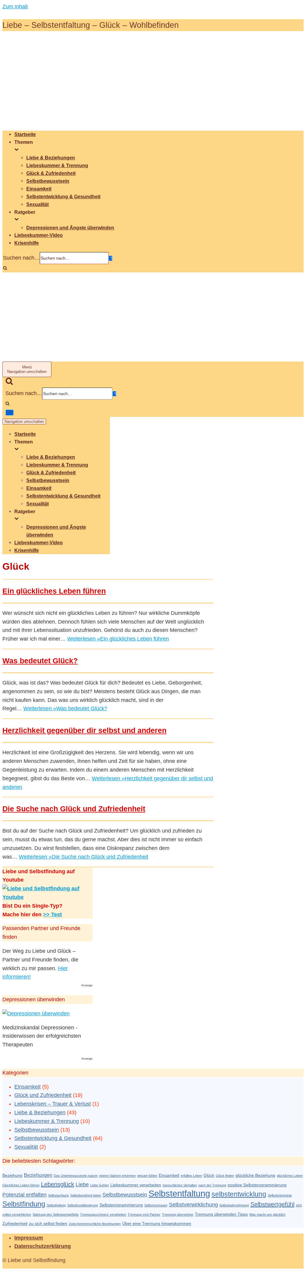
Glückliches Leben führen (20, 1185)
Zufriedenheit (14, 1223)
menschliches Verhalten (180, 1185)
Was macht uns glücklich (267, 1214)
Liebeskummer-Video (38, 235)
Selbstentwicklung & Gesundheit (63, 196)
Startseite (25, 134)
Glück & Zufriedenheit (51, 173)
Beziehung (12, 1175)
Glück (209, 1175)
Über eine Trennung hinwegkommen (156, 1223)
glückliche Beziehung (255, 1175)
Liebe (82, 1184)
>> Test (52, 915)
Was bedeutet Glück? (40, 660)
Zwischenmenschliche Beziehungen (95, 1224)
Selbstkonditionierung (82, 1205)
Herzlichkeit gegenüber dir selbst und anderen (84, 730)
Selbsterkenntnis (280, 1195)
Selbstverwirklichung (193, 1204)
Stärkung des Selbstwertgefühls (56, 1214)
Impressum (28, 1238)
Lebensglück (57, 1184)
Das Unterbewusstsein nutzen (76, 1175)
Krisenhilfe (26, 243)
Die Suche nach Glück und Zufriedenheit (73, 808)
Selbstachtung (58, 1195)
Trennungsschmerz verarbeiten (103, 1214)
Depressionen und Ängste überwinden (70, 227)
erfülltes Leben (191, 1175)
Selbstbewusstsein (47, 181)
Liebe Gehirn (99, 1185)
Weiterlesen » (118, 639)
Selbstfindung (23, 1204)
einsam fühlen (147, 1175)
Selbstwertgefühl (272, 1204)
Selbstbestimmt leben (85, 1195)
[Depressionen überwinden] (36, 1014)
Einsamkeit (38, 188)
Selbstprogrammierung (121, 1205)
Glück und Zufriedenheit (42, 1095)
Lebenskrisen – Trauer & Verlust (52, 1104)
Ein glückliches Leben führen (54, 591)
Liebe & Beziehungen (50, 157)
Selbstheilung (56, 1205)
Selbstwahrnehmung (234, 1205)
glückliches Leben (290, 1175)
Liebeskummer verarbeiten (135, 1185)
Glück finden (225, 1175)
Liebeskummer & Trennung (57, 165)
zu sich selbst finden (48, 1223)
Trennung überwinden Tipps (221, 1214)
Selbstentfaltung (179, 1193)
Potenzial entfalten (24, 1194)
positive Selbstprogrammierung (257, 1185)
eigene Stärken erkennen (117, 1175)
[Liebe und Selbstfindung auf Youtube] (47, 897)
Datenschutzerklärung (42, 1246)
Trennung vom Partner (144, 1214)
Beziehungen (38, 1175)
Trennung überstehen (177, 1214)
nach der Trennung (212, 1185)
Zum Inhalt (15, 7)
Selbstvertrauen (155, 1205)
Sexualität (37, 204)
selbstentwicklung (239, 1194)
